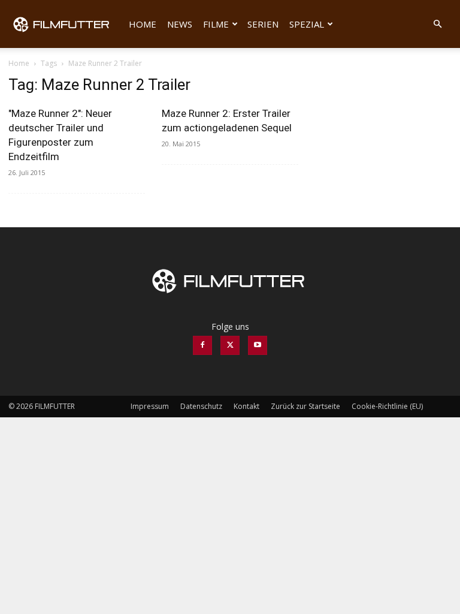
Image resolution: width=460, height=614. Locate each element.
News (179, 24)
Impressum (150, 406)
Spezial (306, 24)
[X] (230, 345)
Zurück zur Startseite (305, 406)
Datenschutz (201, 406)
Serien (263, 24)
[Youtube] (257, 345)
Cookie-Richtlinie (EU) (387, 406)
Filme (216, 24)
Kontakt (246, 406)
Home (142, 24)
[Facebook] (202, 345)
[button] (437, 24)
